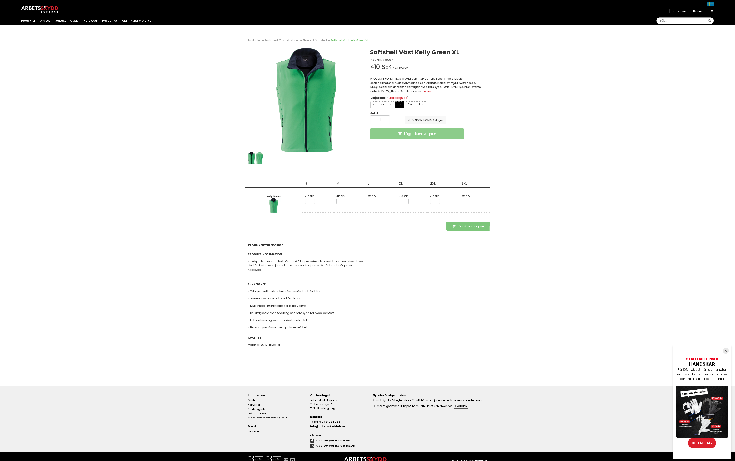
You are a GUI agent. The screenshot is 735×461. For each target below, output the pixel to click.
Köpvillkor (254, 405)
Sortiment (271, 40)
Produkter (254, 40)
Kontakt (60, 21)
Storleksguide (398, 98)
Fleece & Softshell (315, 40)
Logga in (253, 431)
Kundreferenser (142, 21)
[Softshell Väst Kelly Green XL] (306, 100)
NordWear (91, 21)
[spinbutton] (380, 120)
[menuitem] (30, 21)
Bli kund (697, 11)
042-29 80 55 (331, 422)
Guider (75, 21)
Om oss (45, 21)
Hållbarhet (109, 21)
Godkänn (461, 406)
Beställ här (702, 443)
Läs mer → (429, 91)
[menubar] (89, 21)
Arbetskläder (290, 40)
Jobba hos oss (257, 413)
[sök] (709, 21)
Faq (124, 21)
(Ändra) (283, 418)
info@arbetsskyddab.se (327, 426)
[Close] (726, 351)
